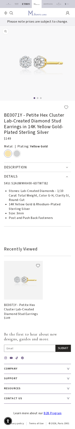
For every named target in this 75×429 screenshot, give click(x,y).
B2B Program (53, 413)
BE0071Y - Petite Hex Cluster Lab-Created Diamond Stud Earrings (21, 309)
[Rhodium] (17, 154)
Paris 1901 (63, 423)
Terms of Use (36, 423)
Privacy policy (16, 423)
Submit (63, 348)
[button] (5, 13)
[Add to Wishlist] (37, 107)
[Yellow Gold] (8, 154)
